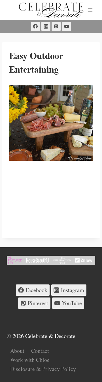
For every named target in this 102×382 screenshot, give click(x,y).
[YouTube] (66, 26)
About (17, 350)
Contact (40, 350)
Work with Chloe (30, 360)
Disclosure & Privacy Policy (43, 369)
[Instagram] (45, 26)
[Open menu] (90, 9)
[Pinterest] (56, 26)
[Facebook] (35, 26)
